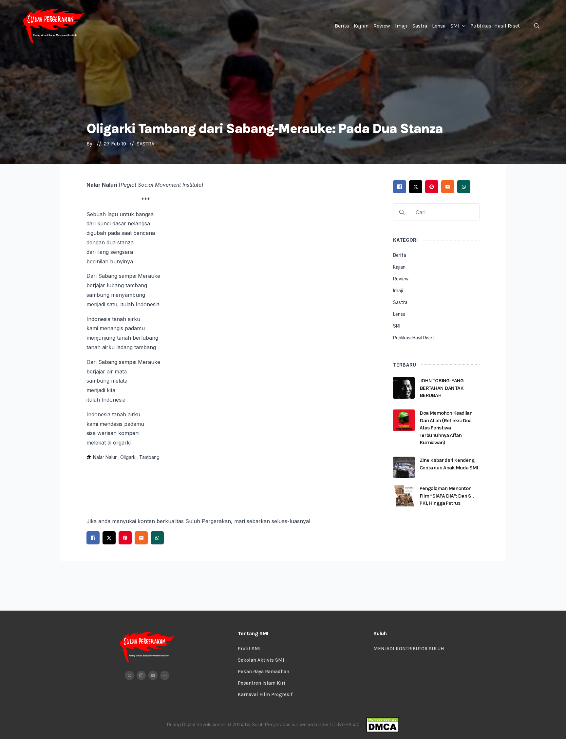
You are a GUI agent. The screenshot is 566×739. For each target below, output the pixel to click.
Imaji (401, 26)
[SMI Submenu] (463, 25)
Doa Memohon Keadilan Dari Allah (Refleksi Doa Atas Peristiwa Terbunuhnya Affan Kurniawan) (446, 427)
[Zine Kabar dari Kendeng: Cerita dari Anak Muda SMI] (404, 467)
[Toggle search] (536, 25)
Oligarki (128, 457)
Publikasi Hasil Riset (495, 26)
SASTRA (145, 144)
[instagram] (141, 675)
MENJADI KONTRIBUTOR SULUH (408, 649)
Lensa (438, 26)
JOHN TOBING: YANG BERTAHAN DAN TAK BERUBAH (441, 387)
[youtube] (153, 675)
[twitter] (129, 675)
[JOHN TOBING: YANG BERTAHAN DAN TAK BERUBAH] (404, 390)
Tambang (149, 457)
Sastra (419, 26)
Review (381, 26)
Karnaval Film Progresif (265, 694)
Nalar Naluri (105, 457)
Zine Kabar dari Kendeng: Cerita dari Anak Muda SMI (449, 463)
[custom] (164, 675)
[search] (401, 212)
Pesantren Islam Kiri (261, 683)
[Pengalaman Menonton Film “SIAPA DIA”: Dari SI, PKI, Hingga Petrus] (404, 498)
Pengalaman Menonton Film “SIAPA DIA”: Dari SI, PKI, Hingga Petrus (446, 495)
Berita (342, 26)
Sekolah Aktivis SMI (261, 660)
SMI (455, 26)
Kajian (361, 26)
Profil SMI (249, 649)
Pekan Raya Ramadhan (263, 671)
